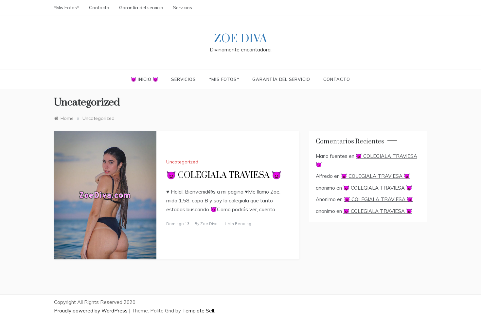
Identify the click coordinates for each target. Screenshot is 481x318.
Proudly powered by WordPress (91, 311)
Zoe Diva (240, 39)
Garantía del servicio (141, 7)
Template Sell (198, 311)
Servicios (182, 7)
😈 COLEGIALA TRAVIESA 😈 (223, 175)
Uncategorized (182, 162)
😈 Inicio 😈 (144, 79)
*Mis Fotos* (66, 7)
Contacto (99, 7)
